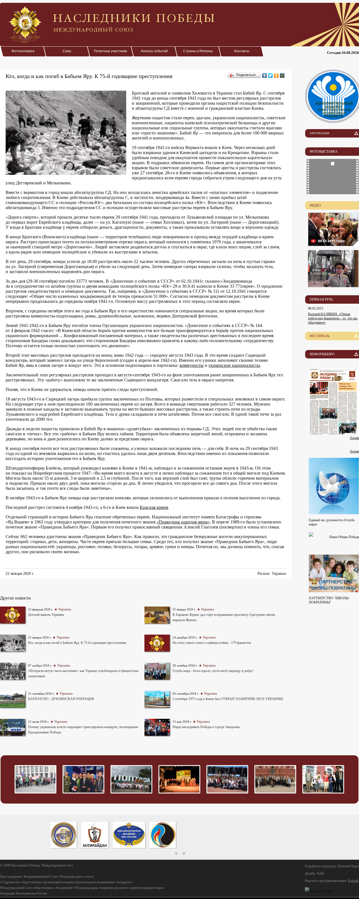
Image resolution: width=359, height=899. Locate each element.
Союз (67, 51)
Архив (354, 438)
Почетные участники (110, 51)
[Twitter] (270, 75)
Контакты (241, 51)
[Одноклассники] (276, 75)
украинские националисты (234, 365)
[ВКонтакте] (265, 75)
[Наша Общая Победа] (311, 535)
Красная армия (154, 507)
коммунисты (192, 365)
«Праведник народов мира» (183, 522)
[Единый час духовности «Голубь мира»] (334, 512)
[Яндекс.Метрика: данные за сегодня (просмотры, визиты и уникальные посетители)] (319, 891)
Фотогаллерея (22, 51)
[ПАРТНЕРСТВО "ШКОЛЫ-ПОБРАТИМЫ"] (334, 590)
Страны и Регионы (198, 51)
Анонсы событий (154, 51)
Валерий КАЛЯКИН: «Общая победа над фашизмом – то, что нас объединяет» (333, 318)
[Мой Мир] (282, 75)
